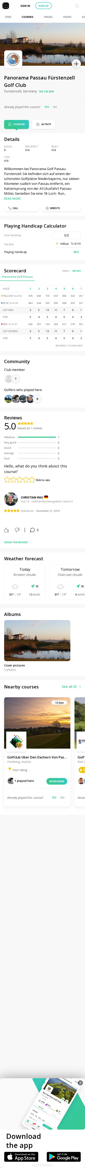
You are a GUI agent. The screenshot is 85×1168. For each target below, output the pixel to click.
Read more (12, 198)
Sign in (25, 6)
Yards (65, 270)
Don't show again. (42, 1165)
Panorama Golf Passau (17, 276)
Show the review (16, 542)
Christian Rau (32, 497)
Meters (76, 270)
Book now (57, 781)
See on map (46, 91)
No (55, 107)
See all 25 (69, 686)
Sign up (43, 6)
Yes (46, 107)
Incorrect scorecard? (69, 345)
